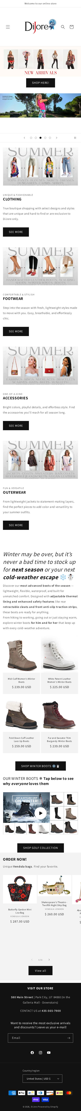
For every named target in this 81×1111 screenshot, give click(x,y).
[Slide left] (32, 959)
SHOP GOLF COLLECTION (40, 848)
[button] (8, 27)
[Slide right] (49, 959)
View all (40, 970)
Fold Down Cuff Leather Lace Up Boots (21, 739)
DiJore (34, 1106)
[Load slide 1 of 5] (31, 137)
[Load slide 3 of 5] (40, 137)
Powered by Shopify (48, 1106)
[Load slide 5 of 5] (50, 137)
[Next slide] (56, 137)
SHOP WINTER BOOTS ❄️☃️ (40, 766)
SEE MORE (16, 232)
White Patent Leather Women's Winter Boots (59, 680)
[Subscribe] (68, 1038)
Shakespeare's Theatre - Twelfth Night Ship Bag (54, 904)
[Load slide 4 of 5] (45, 137)
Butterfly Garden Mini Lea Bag (20, 911)
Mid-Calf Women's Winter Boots (21, 680)
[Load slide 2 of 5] (35, 137)
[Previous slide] (24, 137)
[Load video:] (40, 813)
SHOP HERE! (40, 83)
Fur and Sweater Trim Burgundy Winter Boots (59, 739)
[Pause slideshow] (76, 137)
